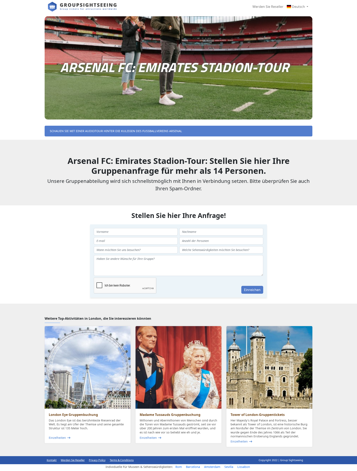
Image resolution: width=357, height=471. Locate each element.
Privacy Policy (97, 460)
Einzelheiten (57, 438)
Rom (178, 467)
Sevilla (228, 467)
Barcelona (193, 467)
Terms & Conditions (122, 460)
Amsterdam (212, 467)
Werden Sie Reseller (267, 6)
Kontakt (52, 460)
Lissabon (243, 467)
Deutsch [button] (298, 6)
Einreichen (252, 290)
